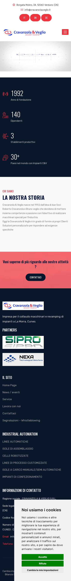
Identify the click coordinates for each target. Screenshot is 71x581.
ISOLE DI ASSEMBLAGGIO (17, 448)
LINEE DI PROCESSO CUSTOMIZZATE (24, 462)
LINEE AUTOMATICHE (15, 441)
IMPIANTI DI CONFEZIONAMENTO (22, 476)
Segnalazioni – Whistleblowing (21, 420)
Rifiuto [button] (42, 563)
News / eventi (11, 392)
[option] (35, 56)
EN (35, 17)
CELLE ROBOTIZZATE (15, 455)
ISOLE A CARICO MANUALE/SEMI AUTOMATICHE (31, 469)
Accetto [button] (42, 557)
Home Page (9, 385)
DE (46, 17)
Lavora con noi (11, 406)
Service (7, 399)
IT (24, 17)
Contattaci (35, 277)
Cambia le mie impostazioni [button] (42, 570)
